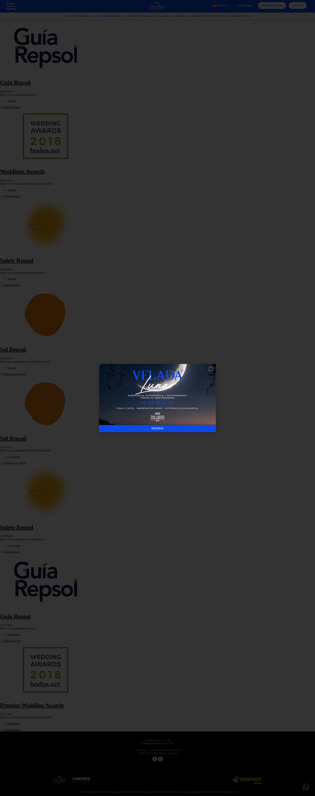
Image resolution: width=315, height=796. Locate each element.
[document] (157, 398)
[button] (210, 369)
